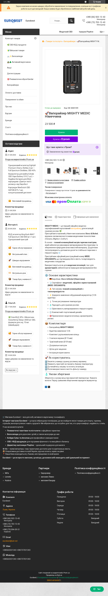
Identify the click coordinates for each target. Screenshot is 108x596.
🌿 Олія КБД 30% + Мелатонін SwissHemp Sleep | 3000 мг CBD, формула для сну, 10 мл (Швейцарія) (21, 321)
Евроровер (45, 473)
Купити (61, 132)
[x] (49, 387)
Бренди (8, 120)
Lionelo (8, 477)
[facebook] (46, 387)
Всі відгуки (10, 370)
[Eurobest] (13, 20)
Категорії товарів (12, 38)
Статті (8, 127)
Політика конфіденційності (16, 134)
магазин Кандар (48, 480)
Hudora (8, 480)
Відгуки (8, 113)
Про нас (8, 107)
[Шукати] (71, 21)
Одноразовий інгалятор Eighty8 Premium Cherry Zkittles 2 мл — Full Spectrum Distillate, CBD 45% (22, 168)
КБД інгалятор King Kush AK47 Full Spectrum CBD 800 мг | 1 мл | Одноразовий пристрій (22, 237)
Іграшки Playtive (86, 32)
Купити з (57, 139)
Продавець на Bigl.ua (54, 575)
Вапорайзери (69, 41)
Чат (99, 589)
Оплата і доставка (13, 93)
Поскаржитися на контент (47, 577)
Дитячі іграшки (13, 73)
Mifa (7, 473)
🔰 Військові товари (15, 50)
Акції (9, 68)
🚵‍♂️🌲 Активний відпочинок (19, 62)
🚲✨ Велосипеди (15, 56)
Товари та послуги (54, 41)
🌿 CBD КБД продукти (16, 45)
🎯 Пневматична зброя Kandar (20, 79)
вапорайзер (76, 228)
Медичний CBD (65, 32)
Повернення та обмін (14, 100)
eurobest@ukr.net (10, 541)
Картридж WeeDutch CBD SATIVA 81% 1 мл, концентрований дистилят (19, 190)
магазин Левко (47, 477)
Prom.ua (67, 573)
